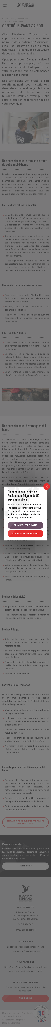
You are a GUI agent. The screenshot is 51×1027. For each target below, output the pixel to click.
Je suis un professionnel (25, 533)
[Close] (46, 486)
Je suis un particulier (25, 525)
